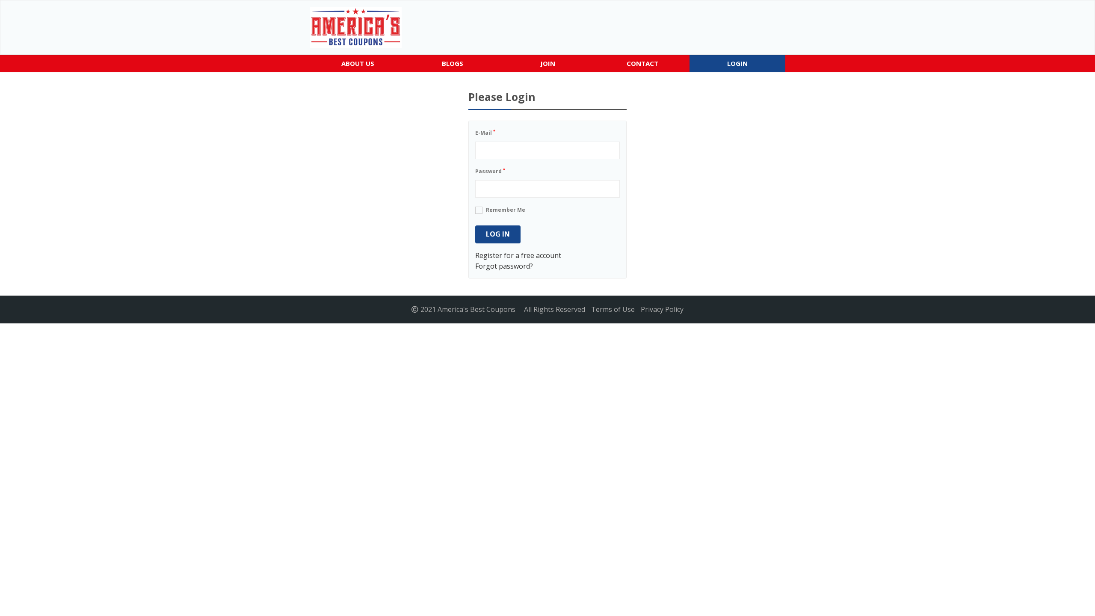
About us (357, 63)
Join (547, 63)
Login (737, 63)
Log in (498, 234)
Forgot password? (504, 266)
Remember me (505, 209)
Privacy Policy (662, 309)
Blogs (452, 63)
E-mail (485, 132)
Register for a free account (518, 255)
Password (490, 171)
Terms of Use (613, 309)
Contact (642, 63)
